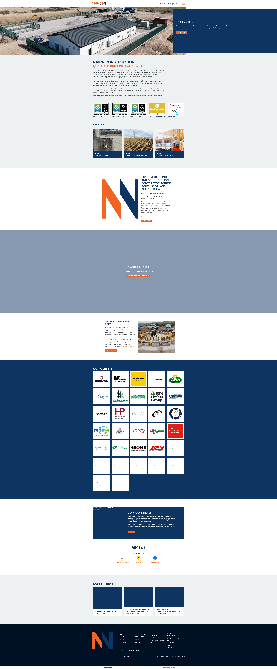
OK (172, 667)
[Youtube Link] (128, 656)
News (137, 639)
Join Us (131, 532)
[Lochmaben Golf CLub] (175, 414)
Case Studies (140, 634)
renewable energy (161, 203)
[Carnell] (175, 396)
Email (176, 3)
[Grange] (138, 448)
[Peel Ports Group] (175, 431)
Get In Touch (182, 32)
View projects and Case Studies (138, 276)
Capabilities (139, 637)
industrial (150, 205)
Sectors (123, 642)
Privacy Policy (171, 656)
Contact (138, 642)
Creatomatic (183, 656)
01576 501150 (166, 3)
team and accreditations (128, 346)
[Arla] (175, 379)
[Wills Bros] (120, 379)
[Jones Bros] (138, 396)
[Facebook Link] (121, 656)
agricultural (158, 205)
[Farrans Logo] (138, 379)
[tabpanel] (138, 31)
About (122, 637)
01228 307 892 (171, 636)
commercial (144, 205)
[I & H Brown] (156, 379)
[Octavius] (101, 379)
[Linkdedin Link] (125, 656)
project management (110, 96)
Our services (111, 350)
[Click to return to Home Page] (99, 3)
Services (123, 639)
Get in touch (147, 221)
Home (122, 634)
